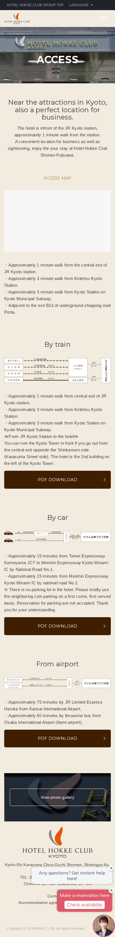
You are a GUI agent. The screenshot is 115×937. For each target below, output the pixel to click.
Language (78, 5)
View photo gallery (57, 797)
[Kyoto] (17, 18)
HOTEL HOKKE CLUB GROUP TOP (35, 5)
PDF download (58, 479)
